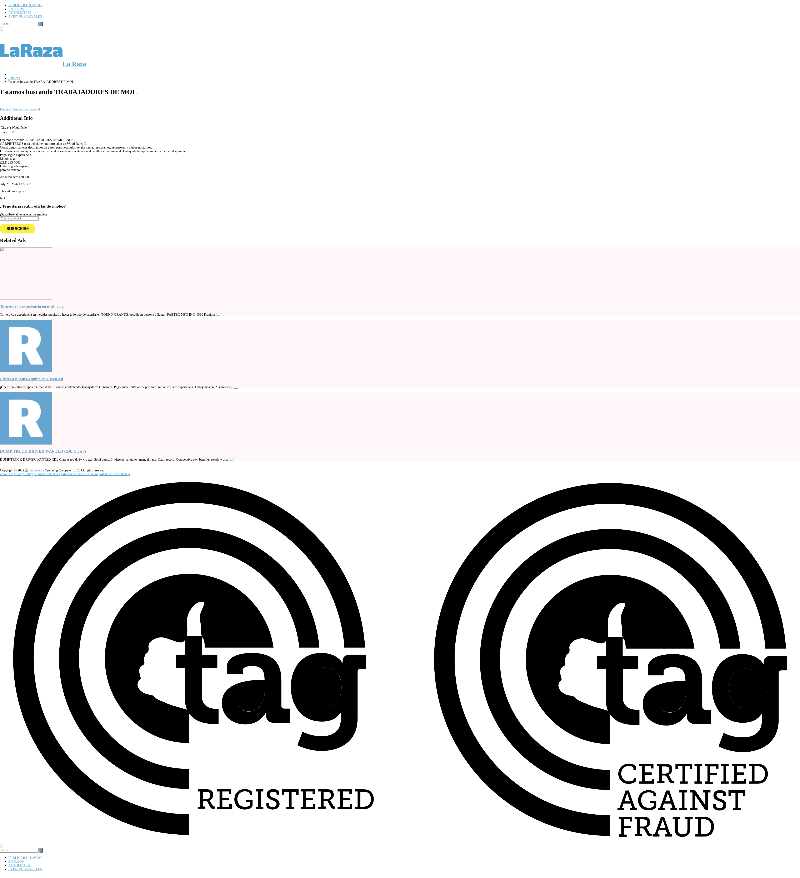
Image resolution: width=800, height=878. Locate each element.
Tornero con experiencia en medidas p (32, 306)
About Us (6, 474)
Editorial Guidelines (47, 474)
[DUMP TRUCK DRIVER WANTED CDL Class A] (26, 443)
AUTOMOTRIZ (19, 12)
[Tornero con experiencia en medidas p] (26, 298)
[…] (218, 314)
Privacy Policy (23, 474)
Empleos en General (26, 109)
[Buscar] (41, 24)
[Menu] (1, 28)
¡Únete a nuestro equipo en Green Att (31, 379)
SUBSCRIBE (17, 228)
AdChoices (106, 474)
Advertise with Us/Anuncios (79, 474)
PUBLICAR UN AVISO (25, 5)
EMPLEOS (16, 9)
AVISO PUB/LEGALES (25, 16)
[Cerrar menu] (1, 846)
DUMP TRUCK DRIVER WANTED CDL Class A (43, 451)
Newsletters (122, 474)
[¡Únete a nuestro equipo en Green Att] (26, 371)
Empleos (5, 109)
